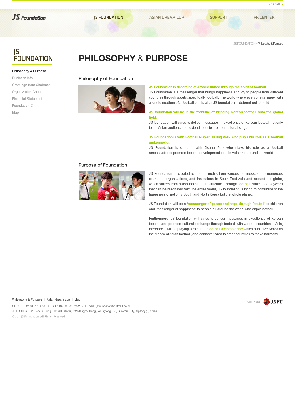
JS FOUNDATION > (245, 43)
